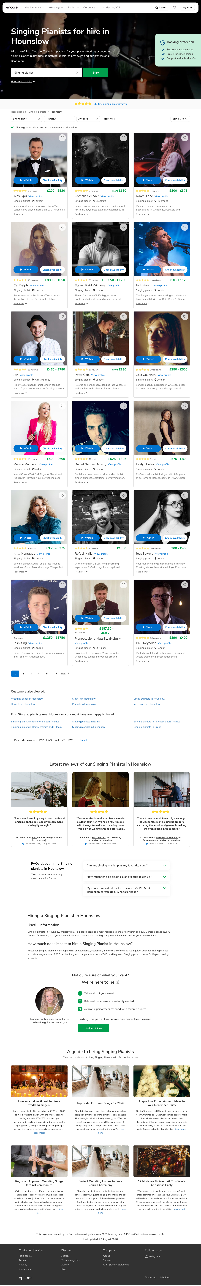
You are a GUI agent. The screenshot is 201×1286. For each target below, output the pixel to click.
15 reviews (80, 632)
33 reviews (94, 280)
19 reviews (155, 280)
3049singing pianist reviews (110, 104)
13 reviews (155, 637)
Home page (17, 112)
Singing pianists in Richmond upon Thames (35, 721)
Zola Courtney (99, 837)
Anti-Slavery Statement (116, 1264)
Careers (107, 1260)
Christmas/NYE (111, 7)
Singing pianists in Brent (147, 727)
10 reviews (94, 369)
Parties (72, 7)
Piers (34, 837)
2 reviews (32, 190)
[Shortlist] (174, 7)
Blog (63, 1269)
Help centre (25, 1256)
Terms (22, 1260)
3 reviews (155, 459)
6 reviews (93, 190)
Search (163, 7)
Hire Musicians (32, 7)
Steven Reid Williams (167, 837)
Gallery (65, 1264)
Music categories (70, 1260)
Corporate (89, 7)
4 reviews (155, 190)
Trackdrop (150, 1277)
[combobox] (26, 119)
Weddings (54, 7)
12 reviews (94, 459)
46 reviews (33, 280)
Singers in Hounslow (83, 698)
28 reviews (33, 369)
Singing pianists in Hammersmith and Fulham (36, 727)
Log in (185, 7)
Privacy (23, 1264)
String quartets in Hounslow (149, 698)
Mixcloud (165, 1277)
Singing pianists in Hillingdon (88, 727)
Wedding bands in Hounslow (27, 698)
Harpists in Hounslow (23, 704)
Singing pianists (37, 112)
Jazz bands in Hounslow (146, 704)
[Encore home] (12, 7)
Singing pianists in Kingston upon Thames (156, 721)
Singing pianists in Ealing (86, 721)
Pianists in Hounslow (84, 704)
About (106, 1256)
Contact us (25, 1269)
